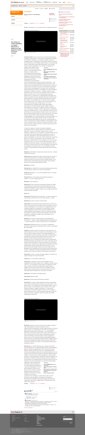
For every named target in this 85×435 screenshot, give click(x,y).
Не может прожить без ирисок (64, 43)
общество (69, 2)
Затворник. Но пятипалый (64, 51)
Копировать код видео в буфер (31, 52)
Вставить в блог (52, 21)
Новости (25, 417)
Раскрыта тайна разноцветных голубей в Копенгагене (65, 22)
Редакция (13, 415)
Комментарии (28, 391)
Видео (25, 420)
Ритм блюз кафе (31, 94)
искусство (32, 2)
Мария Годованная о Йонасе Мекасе (50, 369)
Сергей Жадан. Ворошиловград (49, 76)
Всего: (56, 391)
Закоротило (62, 44)
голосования (52, 8)
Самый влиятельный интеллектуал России (63, 40)
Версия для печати (53, 387)
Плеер (25, 415)
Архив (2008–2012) (14, 5)
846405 (72, 44)
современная (39, 2)
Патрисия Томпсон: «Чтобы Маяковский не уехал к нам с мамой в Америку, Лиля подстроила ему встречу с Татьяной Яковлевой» (65, 54)
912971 (72, 40)
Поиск (64, 416)
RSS (13, 421)
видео (47, 8)
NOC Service (13, 432)
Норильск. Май (62, 38)
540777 (72, 51)
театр (60, 2)
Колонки (13, 19)
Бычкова (54, 96)
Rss (71, 422)
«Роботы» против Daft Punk (64, 48)
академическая (47, 2)
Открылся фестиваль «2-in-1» (65, 35)
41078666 (72, 32)
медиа (64, 2)
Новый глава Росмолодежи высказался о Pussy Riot (65, 20)
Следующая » (42, 23)
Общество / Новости (65, 11)
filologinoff (28, 396)
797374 (72, 48)
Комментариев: (52, 18)
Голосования (26, 421)
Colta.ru (24, 5)
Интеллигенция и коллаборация (32, 14)
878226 (72, 42)
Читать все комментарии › (28, 407)
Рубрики (13, 23)
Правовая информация (16, 417)
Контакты (13, 420)
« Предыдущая (31, 23)
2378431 (72, 37)
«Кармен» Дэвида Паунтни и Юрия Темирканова (65, 33)
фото (43, 8)
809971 (72, 46)
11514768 (72, 34)
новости (37, 8)
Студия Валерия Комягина (20, 431)
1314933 (72, 38)
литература (54, 2)
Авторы (20, 5)
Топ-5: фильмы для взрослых (63, 46)
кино (27, 2)
